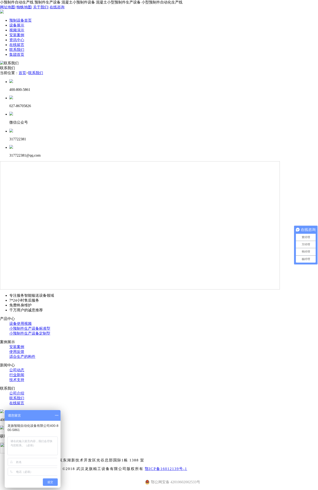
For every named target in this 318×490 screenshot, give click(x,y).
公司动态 (16, 370)
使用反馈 (16, 352)
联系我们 (35, 73)
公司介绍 (16, 393)
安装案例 (16, 347)
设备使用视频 (20, 324)
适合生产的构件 (22, 356)
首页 (22, 73)
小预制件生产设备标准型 (29, 328)
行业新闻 (16, 375)
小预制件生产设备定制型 (29, 333)
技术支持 (16, 380)
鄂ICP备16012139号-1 (166, 469)
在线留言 (16, 403)
